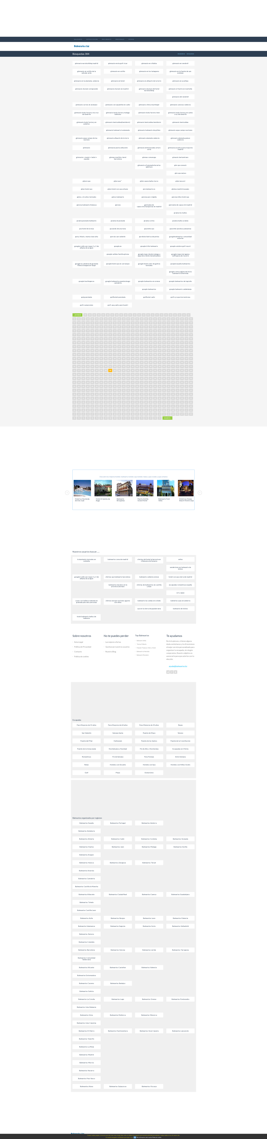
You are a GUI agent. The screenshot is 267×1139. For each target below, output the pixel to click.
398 (173, 370)
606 (137, 402)
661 (142, 410)
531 (164, 390)
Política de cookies (81, 656)
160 (74, 338)
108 (83, 330)
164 (92, 338)
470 (133, 382)
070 (155, 322)
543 (97, 394)
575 (119, 398)
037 (128, 319)
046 (168, 319)
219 (97, 346)
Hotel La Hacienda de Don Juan (82, 500)
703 (88, 418)
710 (119, 418)
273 (97, 354)
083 (92, 326)
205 (155, 342)
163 (88, 338)
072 (164, 322)
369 (164, 366)
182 (173, 338)
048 (177, 319)
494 (119, 386)
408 (97, 374)
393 (151, 370)
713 (133, 418)
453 (177, 378)
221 (106, 346)
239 (186, 346)
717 (151, 418)
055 (88, 322)
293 (186, 354)
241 (74, 350)
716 (146, 418)
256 (142, 350)
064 (128, 322)
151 (155, 334)
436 (101, 378)
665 (160, 410)
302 (106, 358)
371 (173, 366)
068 (146, 322)
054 (83, 322)
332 (119, 362)
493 (115, 386)
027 (83, 319)
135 (83, 334)
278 (119, 354)
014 (144, 315)
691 (155, 414)
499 (142, 386)
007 (112, 315)
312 (151, 358)
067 (142, 322)
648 (83, 410)
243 (83, 350)
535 (182, 390)
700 (74, 418)
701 (79, 418)
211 (182, 342)
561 (177, 394)
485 (79, 386)
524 (133, 390)
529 (155, 390)
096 (151, 326)
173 (133, 338)
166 (101, 338)
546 (110, 394)
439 (115, 378)
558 (164, 394)
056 (92, 322)
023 (184, 315)
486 (83, 386)
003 (94, 315)
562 (182, 394)
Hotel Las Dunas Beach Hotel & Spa (186, 500)
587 (173, 398)
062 (119, 322)
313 (155, 358)
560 (173, 394)
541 (88, 394)
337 (142, 362)
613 (168, 402)
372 (177, 366)
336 (137, 362)
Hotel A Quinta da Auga (103, 500)
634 (142, 406)
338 (146, 362)
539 (79, 394)
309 (137, 358)
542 (92, 394)
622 (88, 406)
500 (146, 386)
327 (97, 362)
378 (83, 370)
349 (74, 366)
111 (97, 330)
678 (97, 414)
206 (160, 342)
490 (101, 386)
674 (79, 414)
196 (115, 342)
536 (186, 390)
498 (137, 386)
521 (119, 390)
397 (168, 370)
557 (160, 394)
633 (137, 406)
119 (133, 330)
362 (133, 366)
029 (92, 319)
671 (186, 410)
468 (124, 382)
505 (168, 386)
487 (88, 386)
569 (92, 398)
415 (128, 374)
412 (115, 374)
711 (124, 418)
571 (101, 398)
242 (79, 350)
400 (182, 370)
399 (177, 370)
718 (155, 418)
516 (97, 390)
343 (168, 362)
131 (186, 330)
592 (74, 402)
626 (106, 406)
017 (157, 315)
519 (110, 390)
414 (124, 374)
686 (133, 414)
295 (74, 358)
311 (146, 358)
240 (191, 346)
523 (128, 390)
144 (124, 334)
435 (97, 378)
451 (168, 378)
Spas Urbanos (106, 39)
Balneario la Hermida (143, 651)
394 (155, 370)
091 (128, 326)
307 (128, 358)
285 (151, 354)
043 (155, 319)
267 (191, 350)
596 (92, 402)
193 (101, 342)
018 (161, 315)
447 (151, 378)
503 (160, 386)
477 (164, 382)
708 (110, 418)
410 (106, 374)
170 (119, 338)
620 (79, 406)
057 (97, 322)
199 (128, 342)
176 (146, 338)
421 (155, 374)
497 (133, 386)
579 (137, 398)
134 (79, 334)
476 (160, 382)
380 (92, 370)
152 (160, 334)
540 (83, 394)
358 (115, 366)
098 (160, 326)
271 (88, 354)
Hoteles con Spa (92, 39)
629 (119, 406)
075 (177, 322)
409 (101, 374)
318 (177, 358)
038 (133, 319)
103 (182, 326)
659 (133, 410)
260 (160, 350)
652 (101, 410)
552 (137, 394)
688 (142, 414)
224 (119, 346)
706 (101, 418)
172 (128, 338)
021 (175, 315)
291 (177, 354)
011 (130, 315)
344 (173, 362)
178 (155, 338)
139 (101, 334)
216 (83, 346)
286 (155, 354)
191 (92, 342)
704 (92, 418)
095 (146, 326)
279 (124, 354)
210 (177, 342)
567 (83, 398)
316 (168, 358)
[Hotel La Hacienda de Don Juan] (82, 488)
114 (110, 330)
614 (173, 402)
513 (83, 390)
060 (110, 322)
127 (168, 330)
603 (124, 402)
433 (88, 378)
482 (186, 382)
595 (88, 402)
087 (110, 326)
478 (168, 382)
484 (74, 386)
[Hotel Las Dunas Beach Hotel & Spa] (186, 488)
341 (160, 362)
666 (164, 410)
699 (191, 414)
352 (88, 366)
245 (92, 350)
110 (92, 330)
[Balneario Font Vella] (166, 488)
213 (191, 342)
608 (146, 402)
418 (142, 374)
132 (191, 330)
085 (101, 326)
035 (119, 319)
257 (146, 350)
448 (155, 378)
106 (74, 330)
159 (191, 334)
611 (160, 402)
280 (128, 354)
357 (110, 366)
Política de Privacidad (82, 647)
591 (191, 398)
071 (160, 322)
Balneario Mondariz (143, 655)
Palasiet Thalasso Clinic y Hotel (146, 648)
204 (151, 342)
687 (137, 414)
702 (83, 418)
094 (142, 326)
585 (164, 398)
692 (160, 414)
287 (160, 354)
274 (101, 354)
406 (88, 374)
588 (177, 398)
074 (173, 322)
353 (92, 366)
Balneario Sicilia (141, 640)
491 (106, 386)
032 (106, 319)
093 (137, 326)
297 (83, 358)
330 (110, 362)
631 (128, 406)
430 (74, 378)
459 (83, 382)
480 (177, 382)
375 (191, 366)
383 (106, 370)
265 (182, 350)
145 (128, 334)
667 (168, 410)
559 (168, 394)
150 (151, 334)
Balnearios (78, 39)
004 (99, 315)
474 (151, 382)
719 (160, 418)
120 (137, 330)
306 (124, 358)
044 (160, 319)
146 (133, 334)
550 (128, 394)
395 (160, 370)
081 (83, 326)
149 (146, 334)
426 (177, 374)
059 (106, 322)
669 (177, 410)
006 (108, 315)
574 (115, 398)
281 (133, 354)
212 (186, 342)
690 (151, 414)
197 (119, 342)
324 (83, 362)
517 (101, 390)
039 (137, 319)
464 (106, 382)
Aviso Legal (78, 642)
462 (97, 382)
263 (173, 350)
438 (110, 378)
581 (146, 398)
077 (186, 322)
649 (88, 410)
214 (74, 346)
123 (151, 330)
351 (83, 366)
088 (115, 326)
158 (186, 334)
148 (142, 334)
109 (88, 330)
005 (103, 315)
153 (164, 334)
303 (110, 358)
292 (182, 354)
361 (128, 366)
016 (153, 315)
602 (119, 402)
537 (191, 390)
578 (133, 398)
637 (155, 406)
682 (115, 414)
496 (128, 386)
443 (133, 378)
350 (79, 366)
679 (101, 414)
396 (164, 370)
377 (79, 370)
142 (115, 334)
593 (79, 402)
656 (119, 410)
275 (106, 354)
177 (151, 338)
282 (137, 354)
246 (97, 350)
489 (97, 386)
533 (173, 390)
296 (79, 358)
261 (164, 350)
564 (191, 394)
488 (92, 386)
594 (83, 402)
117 (124, 330)
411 (110, 374)
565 (74, 398)
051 (191, 319)
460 (88, 382)
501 (151, 386)
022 (179, 315)
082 (88, 326)
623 (92, 406)
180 (164, 338)
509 (186, 386)
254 (133, 350)
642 (177, 406)
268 (74, 354)
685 (128, 414)
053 (79, 322)
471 (137, 382)
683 (119, 414)
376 (74, 370)
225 (124, 346)
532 (168, 390)
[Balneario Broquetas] (124, 488)
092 (133, 326)
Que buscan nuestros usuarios (117, 647)
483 (191, 382)
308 (133, 358)
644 (186, 406)
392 (146, 370)
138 (97, 334)
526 (142, 390)
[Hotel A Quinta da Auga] (103, 488)
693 (164, 414)
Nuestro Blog (110, 652)
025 (74, 319)
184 (182, 338)
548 (119, 394)
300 (97, 358)
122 (146, 330)
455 (186, 378)
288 (164, 354)
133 (74, 334)
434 (92, 378)
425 (173, 374)
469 (128, 382)
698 (186, 414)
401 (186, 370)
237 (177, 346)
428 (186, 374)
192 (97, 342)
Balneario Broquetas (121, 500)
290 (173, 354)
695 (173, 414)
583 (155, 398)
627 (110, 406)
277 (115, 354)
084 (97, 326)
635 (146, 406)
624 (97, 406)
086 (106, 326)
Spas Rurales (119, 39)
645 (191, 406)
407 (92, 374)
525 (137, 390)
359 (119, 366)
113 (106, 330)
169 (115, 338)
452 (173, 378)
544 (101, 394)
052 (74, 322)
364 (142, 366)
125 (160, 330)
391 (142, 370)
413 (119, 374)
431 (79, 378)
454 (182, 378)
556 (155, 394)
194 (106, 342)
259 (155, 350)
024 (188, 315)
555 (151, 394)
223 (115, 346)
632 (133, 406)
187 (74, 342)
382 (101, 370)
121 (142, 330)
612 (164, 402)
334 (128, 362)
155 (173, 334)
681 (110, 414)
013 (139, 315)
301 (101, 358)
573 (110, 398)
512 (79, 390)
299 (92, 358)
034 (115, 319)
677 (92, 414)
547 (115, 394)
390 (137, 370)
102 (177, 326)
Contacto (78, 652)
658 (128, 410)
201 (137, 342)
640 (168, 406)
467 (119, 382)
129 (177, 330)
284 (146, 354)
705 (97, 418)
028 (88, 319)
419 (146, 374)
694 (168, 414)
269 (79, 354)
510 (191, 386)
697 (182, 414)
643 (182, 406)
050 (186, 319)
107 (79, 330)
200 (133, 342)
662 (146, 410)
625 (101, 406)
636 (151, 406)
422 (160, 374)
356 (106, 366)
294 (191, 354)
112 (101, 330)
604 (128, 402)
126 (164, 330)
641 (173, 406)
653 (106, 410)
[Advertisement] (133, 14)
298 (88, 358)
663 (151, 410)
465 (110, 382)
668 (173, 410)
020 (170, 315)
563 (186, 394)
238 (182, 346)
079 (74, 326)
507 (177, 386)
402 (191, 370)
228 (137, 346)
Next (200, 493)
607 (142, 402)
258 (151, 350)
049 (182, 319)
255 (137, 350)
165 (97, 338)
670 (182, 410)
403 (74, 374)
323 (79, 362)
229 (142, 346)
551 (133, 394)
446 (146, 378)
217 (88, 346)
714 (137, 418)
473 (146, 382)
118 (128, 330)
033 (110, 319)
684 (124, 414)
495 (124, 386)
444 (137, 378)
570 (97, 398)
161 (79, 338)
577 (128, 398)
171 (124, 338)
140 (106, 334)
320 (186, 358)
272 (92, 354)
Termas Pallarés (141, 644)
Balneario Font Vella (164, 500)
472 (142, 382)
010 (126, 315)
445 (142, 378)
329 (106, 362)
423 (164, 374)
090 (124, 326)
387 (124, 370)
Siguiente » (167, 418)
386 (119, 370)
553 (142, 394)
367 (155, 366)
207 (164, 342)
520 (115, 390)
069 (151, 322)
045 (164, 319)
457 (74, 382)
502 (155, 386)
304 (115, 358)
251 (119, 350)
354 (97, 366)
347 (186, 362)
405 (83, 374)
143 (119, 334)
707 (106, 418)
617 (186, 402)
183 (177, 338)
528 (151, 390)
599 (106, 402)
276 (110, 354)
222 (110, 346)
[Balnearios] (82, 46)
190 (88, 342)
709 (115, 418)
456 (191, 378)
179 (160, 338)
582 (151, 398)
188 (79, 342)
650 (92, 410)
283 (142, 354)
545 (106, 394)
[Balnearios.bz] (77, 1133)
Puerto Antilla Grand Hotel (143, 500)
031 (101, 319)
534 (177, 390)
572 (106, 398)
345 (177, 362)
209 (173, 342)
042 (151, 319)
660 (137, 410)
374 (186, 366)
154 (168, 334)
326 (92, 362)
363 (137, 366)
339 (151, 362)
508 (182, 386)
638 (160, 406)
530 (160, 390)
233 (160, 346)
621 (83, 406)
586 (168, 398)
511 (74, 390)
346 (182, 362)
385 (115, 370)
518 (106, 390)
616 (182, 402)
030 (97, 319)
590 (186, 398)
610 (155, 402)
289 (168, 354)
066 (137, 322)
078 (191, 322)
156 (177, 334)
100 (168, 326)
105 (191, 326)
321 (191, 358)
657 (124, 410)
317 (173, 358)
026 (79, 319)
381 (97, 370)
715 (142, 418)
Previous (67, 493)
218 (92, 346)
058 (101, 322)
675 (83, 414)
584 (160, 398)
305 (119, 358)
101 (173, 326)
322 (74, 362)
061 (115, 322)
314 (160, 358)
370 (168, 366)
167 (106, 338)
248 (106, 350)
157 (182, 334)
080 (79, 326)
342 (164, 362)
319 (182, 358)
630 (124, 406)
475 (155, 382)
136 (88, 334)
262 (168, 350)
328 (101, 362)
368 (160, 366)
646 (74, 410)
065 (133, 322)
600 (110, 402)
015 (148, 315)
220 (101, 346)
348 (191, 362)
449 (160, 378)
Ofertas (131, 39)
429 (191, 374)
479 (173, 382)
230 (146, 346)
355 (101, 366)
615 (177, 402)
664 (155, 410)
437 (106, 378)
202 (142, 342)
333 (124, 362)
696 (177, 414)
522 (124, 390)
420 (151, 374)
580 (142, 398)
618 (191, 402)
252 (124, 350)
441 (124, 378)
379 (88, 370)
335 (133, 362)
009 (121, 315)
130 (182, 330)
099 (164, 326)
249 (110, 350)
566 (79, 398)
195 (110, 342)
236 (173, 346)
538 (74, 394)
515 (92, 390)
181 (168, 338)
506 (173, 386)
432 (83, 378)
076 (182, 322)
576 (124, 398)
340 (155, 362)
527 (146, 390)
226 (128, 346)
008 (117, 315)
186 (191, 338)
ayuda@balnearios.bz (178, 666)
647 (79, 410)
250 (115, 350)
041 (146, 319)
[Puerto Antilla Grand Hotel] (145, 488)
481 (182, 382)
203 (146, 342)
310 (142, 358)
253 (128, 350)
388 (128, 370)
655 (115, 410)
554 (146, 394)
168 (110, 338)
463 (101, 382)
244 (88, 350)
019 (166, 315)
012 (135, 315)
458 (79, 382)
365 (146, 366)
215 (79, 346)
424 (168, 374)
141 (110, 334)
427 (182, 374)
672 (191, 410)
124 (155, 330)
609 (151, 402)
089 (119, 326)
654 (110, 410)
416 (133, 374)
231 (151, 346)
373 (182, 366)
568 (88, 398)
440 (119, 378)
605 (133, 402)
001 (85, 315)
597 (97, 402)
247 (101, 350)
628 (115, 406)
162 (83, 338)
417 (137, 374)
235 (168, 346)
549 (124, 394)
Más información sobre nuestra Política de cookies (149, 1137)
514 (88, 390)
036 (124, 319)
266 (186, 350)
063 (124, 322)
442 (128, 378)
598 (101, 402)
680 (106, 414)
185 (186, 338)
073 (168, 322)
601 (115, 402)
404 (79, 374)
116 (119, 330)
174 (137, 338)
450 (164, 378)
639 (164, 406)
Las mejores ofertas (113, 642)
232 (155, 346)
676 (88, 414)
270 (83, 354)
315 (164, 358)
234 (164, 346)
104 (186, 326)
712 (128, 418)
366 (151, 366)
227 (133, 346)
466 (115, 382)
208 (168, 342)
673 (74, 414)
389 (133, 370)
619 (74, 406)
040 (142, 319)
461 (92, 382)
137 (92, 334)
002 (90, 315)
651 (97, 410)
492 (110, 386)
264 (177, 350)
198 (124, 342)
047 (173, 319)
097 (155, 326)
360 (124, 366)
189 (83, 342)
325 (88, 362)
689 (146, 414)
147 (137, 334)
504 (164, 386)
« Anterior (77, 315)
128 (173, 330)
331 (115, 362)
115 (115, 330)
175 (142, 338)
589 (182, 398)
